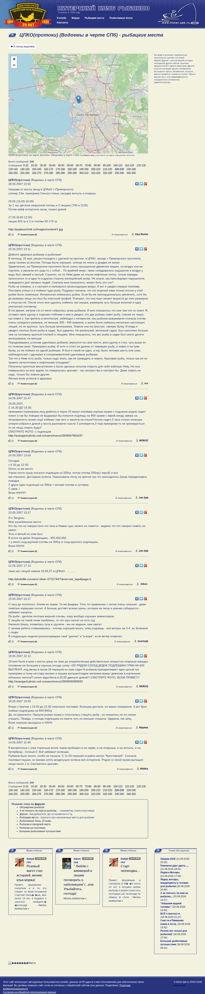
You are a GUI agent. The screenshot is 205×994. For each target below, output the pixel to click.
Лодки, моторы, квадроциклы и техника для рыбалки (174, 883)
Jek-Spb (143, 497)
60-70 (79, 165)
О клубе (61, 18)
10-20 (34, 165)
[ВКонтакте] (137, 182)
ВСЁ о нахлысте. (170, 913)
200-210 (95, 169)
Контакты (62, 22)
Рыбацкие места (94, 18)
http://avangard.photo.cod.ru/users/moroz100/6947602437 (45, 435)
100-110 (117, 165)
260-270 (36, 172)
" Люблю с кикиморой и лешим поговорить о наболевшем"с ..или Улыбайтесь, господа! (78, 879)
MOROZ (143, 440)
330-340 (119, 172)
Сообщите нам (87, 155)
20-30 (43, 165)
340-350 (131, 172)
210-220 (107, 169)
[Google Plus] (145, 182)
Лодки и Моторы (170, 872)
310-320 (95, 172)
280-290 (60, 172)
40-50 (61, 165)
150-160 (36, 169)
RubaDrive (30, 860)
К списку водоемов (24, 46)
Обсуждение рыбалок (32, 807)
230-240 (131, 169)
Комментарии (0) (29, 234)
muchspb (143, 641)
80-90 (97, 165)
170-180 (60, 169)
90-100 (107, 165)
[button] (78, 99)
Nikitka (144, 768)
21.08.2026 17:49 (170, 876)
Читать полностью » (74, 898)
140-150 (24, 169)
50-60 (70, 165)
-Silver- (144, 584)
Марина (143, 727)
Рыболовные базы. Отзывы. (36, 821)
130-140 (13, 169)
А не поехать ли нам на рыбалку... (39, 810)
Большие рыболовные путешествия (40, 831)
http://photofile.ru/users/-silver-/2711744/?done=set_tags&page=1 (49, 579)
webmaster (180, 985)
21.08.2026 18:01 (170, 869)
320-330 (107, 172)
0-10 (25, 165)
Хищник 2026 (168, 858)
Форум (75, 18)
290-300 (72, 172)
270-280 (48, 172)
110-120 (129, 165)
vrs (146, 383)
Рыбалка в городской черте (35, 824)
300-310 (83, 172)
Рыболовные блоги (121, 18)
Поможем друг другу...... (174, 865)
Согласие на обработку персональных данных (29, 992)
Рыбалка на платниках (32, 828)
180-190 (72, 169)
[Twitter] (141, 182)
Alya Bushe (141, 234)
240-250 (13, 172)
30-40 (52, 165)
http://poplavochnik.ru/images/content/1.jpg (35, 229)
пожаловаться (121, 234)
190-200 (83, 169)
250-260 (24, 172)
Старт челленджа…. (125, 870)
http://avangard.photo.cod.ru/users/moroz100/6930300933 (45, 681)
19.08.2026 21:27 (170, 917)
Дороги (24, 814)
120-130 (141, 165)
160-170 (48, 169)
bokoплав (77, 860)
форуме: (40, 804)
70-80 (88, 165)
